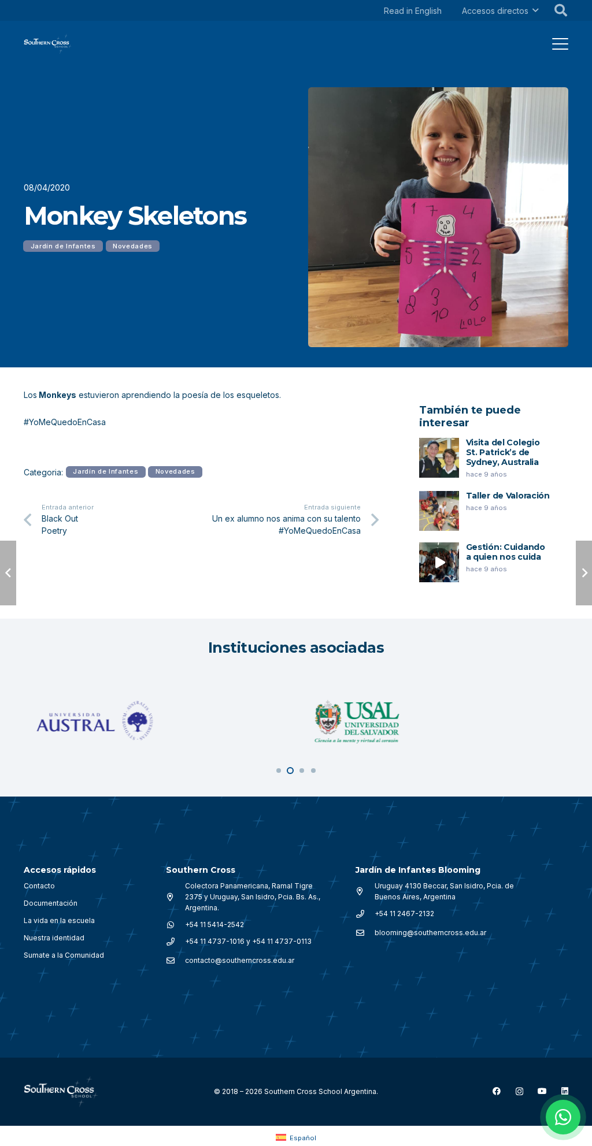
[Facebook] (497, 1091)
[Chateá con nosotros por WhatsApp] (563, 1117)
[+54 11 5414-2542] (175, 925)
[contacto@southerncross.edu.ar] (175, 961)
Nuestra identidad (54, 937)
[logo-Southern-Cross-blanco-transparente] (61, 1092)
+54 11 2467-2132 (404, 913)
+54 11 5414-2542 (214, 924)
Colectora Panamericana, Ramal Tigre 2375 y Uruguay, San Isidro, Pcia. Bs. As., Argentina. (252, 896)
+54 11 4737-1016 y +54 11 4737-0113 (248, 941)
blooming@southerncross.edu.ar (430, 932)
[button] (535, 11)
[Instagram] (519, 1091)
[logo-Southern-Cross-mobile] (48, 43)
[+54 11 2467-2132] (365, 914)
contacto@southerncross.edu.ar (239, 960)
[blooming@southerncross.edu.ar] (365, 933)
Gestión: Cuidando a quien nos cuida (505, 552)
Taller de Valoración (508, 495)
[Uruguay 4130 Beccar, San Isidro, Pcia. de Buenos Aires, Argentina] (365, 891)
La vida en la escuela (59, 920)
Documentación (50, 903)
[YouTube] (542, 1091)
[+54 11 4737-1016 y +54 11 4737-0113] (175, 941)
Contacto (39, 885)
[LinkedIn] (564, 1091)
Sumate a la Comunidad (64, 955)
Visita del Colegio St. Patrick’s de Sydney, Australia (503, 452)
